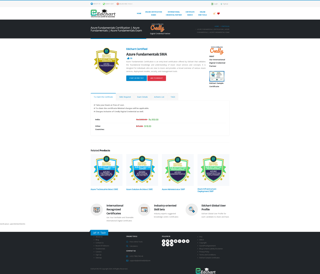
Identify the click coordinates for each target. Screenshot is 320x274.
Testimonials (100, 249)
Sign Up (98, 255)
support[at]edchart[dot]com (140, 261)
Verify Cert (109, 4)
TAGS (173, 97)
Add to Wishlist (156, 78)
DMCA (201, 240)
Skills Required (125, 97)
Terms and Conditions (207, 255)
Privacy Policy (204, 252)
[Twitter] (167, 241)
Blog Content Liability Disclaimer (211, 249)
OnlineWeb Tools (202, 13)
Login (215, 4)
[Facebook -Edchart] (163, 241)
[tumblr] (183, 241)
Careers (99, 252)
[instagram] (179, 241)
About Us (96, 4)
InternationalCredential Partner (174, 13)
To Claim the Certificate (103, 97)
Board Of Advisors (102, 246)
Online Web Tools (125, 4)
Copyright (202, 243)
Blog (97, 240)
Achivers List (159, 97)
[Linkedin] (171, 241)
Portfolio (225, 26)
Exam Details (142, 97)
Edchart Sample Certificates (209, 258)
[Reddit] (175, 241)
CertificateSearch (190, 13)
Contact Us (100, 243)
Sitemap (99, 258)
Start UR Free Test (136, 78)
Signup (225, 4)
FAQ (200, 237)
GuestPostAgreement (207, 246)
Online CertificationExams (153, 13)
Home (139, 13)
